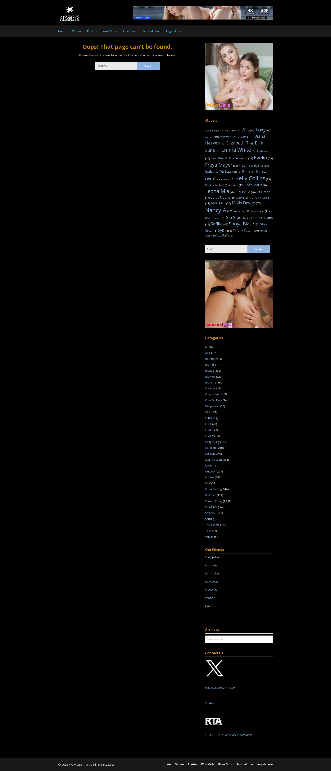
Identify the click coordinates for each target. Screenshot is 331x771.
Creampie (211, 388)
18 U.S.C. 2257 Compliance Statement (228, 735)
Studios (209, 703)
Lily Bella (245, 191)
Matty (242, 197)
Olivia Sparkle (215, 218)
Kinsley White (216, 185)
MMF (208, 465)
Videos (76, 31)
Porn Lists (211, 565)
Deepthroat (212, 406)
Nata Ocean (260, 211)
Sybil (225, 230)
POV (208, 483)
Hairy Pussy (212, 442)
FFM (208, 430)
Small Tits (211, 507)
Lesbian (210, 453)
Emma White (238, 149)
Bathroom (211, 359)
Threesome (212, 525)
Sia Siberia (239, 217)
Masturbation (213, 459)
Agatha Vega (214, 130)
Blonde (209, 370)
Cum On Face (213, 400)
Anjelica (212, 136)
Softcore (210, 513)
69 (206, 347)
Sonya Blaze (244, 223)
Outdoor (210, 471)
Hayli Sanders (254, 165)
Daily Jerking (213, 557)
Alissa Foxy (256, 129)
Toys (208, 531)
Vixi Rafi (224, 235)
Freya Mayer (221, 165)
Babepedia (211, 581)
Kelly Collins (253, 178)
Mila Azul (221, 203)
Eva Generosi (241, 158)
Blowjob (210, 376)
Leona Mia (220, 191)
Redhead (210, 495)
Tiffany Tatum (246, 230)
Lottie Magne (223, 197)
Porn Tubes (212, 573)
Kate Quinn (225, 179)
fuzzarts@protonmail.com (221, 687)
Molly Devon (246, 203)
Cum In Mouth (214, 394)
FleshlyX (210, 597)
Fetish (209, 418)
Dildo (208, 412)
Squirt (208, 519)
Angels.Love (173, 31)
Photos (92, 31)
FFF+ (208, 424)
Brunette (210, 382)
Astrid (247, 137)
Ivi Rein (246, 171)
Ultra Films (129, 31)
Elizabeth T (240, 143)
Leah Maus (256, 185)
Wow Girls (109, 31)
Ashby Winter (230, 137)
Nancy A (219, 210)
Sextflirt (210, 605)
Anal (208, 353)
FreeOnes (211, 589)
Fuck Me (210, 436)
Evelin (263, 157)
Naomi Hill (242, 211)
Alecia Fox (233, 130)
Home (62, 31)
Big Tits (210, 364)
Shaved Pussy (213, 501)
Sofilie (219, 224)
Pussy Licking (213, 489)
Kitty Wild (236, 185)
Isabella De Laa (221, 171)
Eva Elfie (219, 158)
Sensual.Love (151, 31)
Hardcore (211, 448)
